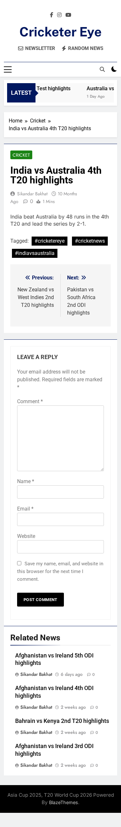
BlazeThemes (63, 802)
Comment (30, 401)
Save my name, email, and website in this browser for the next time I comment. (60, 571)
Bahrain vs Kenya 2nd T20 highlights (62, 721)
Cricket (21, 155)
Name (25, 481)
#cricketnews (90, 241)
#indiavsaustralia (35, 253)
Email (25, 509)
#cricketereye (50, 241)
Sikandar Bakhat (32, 193)
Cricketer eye (60, 31)
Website (26, 536)
